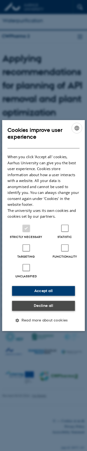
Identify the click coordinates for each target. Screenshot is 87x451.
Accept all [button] (43, 290)
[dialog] (43, 225)
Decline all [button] (43, 305)
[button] (43, 320)
